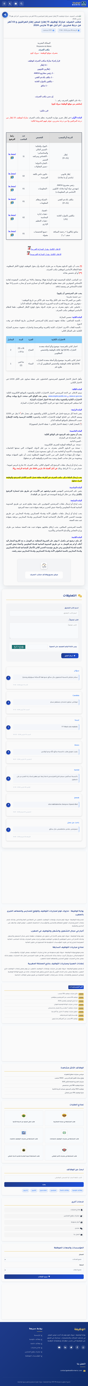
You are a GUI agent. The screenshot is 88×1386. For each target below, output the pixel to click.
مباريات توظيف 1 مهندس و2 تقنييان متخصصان (65, 1008)
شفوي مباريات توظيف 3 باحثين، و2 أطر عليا (67, 1012)
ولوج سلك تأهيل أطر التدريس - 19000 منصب (69, 1078)
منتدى (77, 1228)
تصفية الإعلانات (43, 1277)
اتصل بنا (77, 1235)
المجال (81, 1254)
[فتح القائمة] (4, 3)
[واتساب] (83, 1347)
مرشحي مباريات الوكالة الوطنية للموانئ (68, 1005)
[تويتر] (71, 1347)
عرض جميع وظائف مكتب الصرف (44, 575)
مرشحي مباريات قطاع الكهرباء (74, 1074)
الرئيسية (37, 1335)
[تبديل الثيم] (10, 3)
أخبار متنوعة (75, 1222)
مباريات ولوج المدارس (71, 1216)
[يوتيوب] (59, 1347)
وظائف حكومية (34, 1339)
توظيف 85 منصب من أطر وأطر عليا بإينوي (67, 1019)
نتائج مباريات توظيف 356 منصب (70, 994)
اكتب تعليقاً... (73, 620)
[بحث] (21, 3)
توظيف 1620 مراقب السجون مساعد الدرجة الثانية (68, 1089)
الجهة (81, 1265)
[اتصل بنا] (16, 3)
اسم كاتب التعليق (71, 608)
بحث (44, 1184)
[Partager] (5, 15)
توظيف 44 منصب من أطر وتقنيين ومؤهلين (67, 998)
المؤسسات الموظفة (32, 1356)
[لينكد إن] (65, 1347)
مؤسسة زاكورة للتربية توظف (71, 1015)
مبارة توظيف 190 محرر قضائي (74, 1093)
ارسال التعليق (69, 655)
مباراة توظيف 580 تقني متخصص (73, 1085)
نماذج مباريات (75, 1210)
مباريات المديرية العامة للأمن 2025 (73, 1082)
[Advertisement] (44, 877)
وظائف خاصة (35, 1344)
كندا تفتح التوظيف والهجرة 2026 (70, 1001)
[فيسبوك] (77, 1347)
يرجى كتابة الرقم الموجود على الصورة (63, 647)
